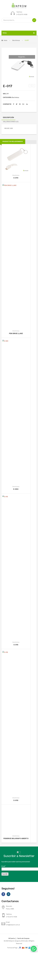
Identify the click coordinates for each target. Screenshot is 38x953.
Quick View (19, 159)
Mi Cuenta (12, 938)
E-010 (16, 800)
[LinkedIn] (27, 104)
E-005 (30, 86)
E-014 (16, 178)
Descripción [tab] (8, 117)
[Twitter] (16, 104)
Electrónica (16, 40)
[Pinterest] (20, 104)
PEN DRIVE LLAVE (16, 333)
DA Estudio (24, 941)
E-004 (15, 489)
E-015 (16, 645)
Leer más (13, 159)
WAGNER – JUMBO (34, 86)
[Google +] (23, 104)
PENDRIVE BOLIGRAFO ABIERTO (15, 838)
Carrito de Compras (23, 938)
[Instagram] (8, 894)
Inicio (5, 40)
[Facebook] (13, 104)
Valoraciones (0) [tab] (10, 122)
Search (34, 20)
